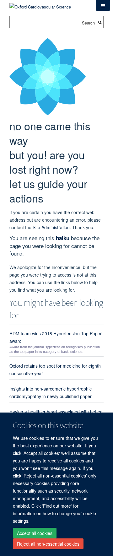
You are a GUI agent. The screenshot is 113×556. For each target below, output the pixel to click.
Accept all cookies (34, 533)
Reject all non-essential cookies (48, 544)
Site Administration (51, 227)
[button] (103, 5)
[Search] (99, 22)
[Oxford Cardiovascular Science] (40, 5)
